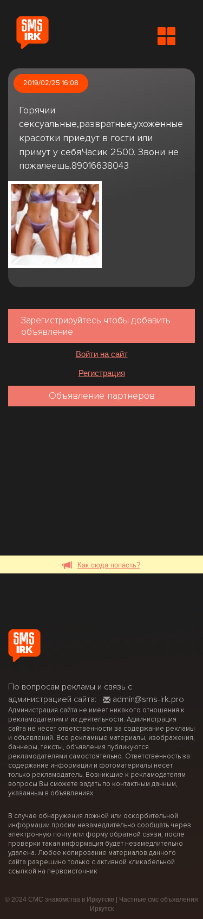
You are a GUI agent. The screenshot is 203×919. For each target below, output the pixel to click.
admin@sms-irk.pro (148, 699)
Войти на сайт (102, 354)
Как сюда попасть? (108, 565)
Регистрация (101, 373)
